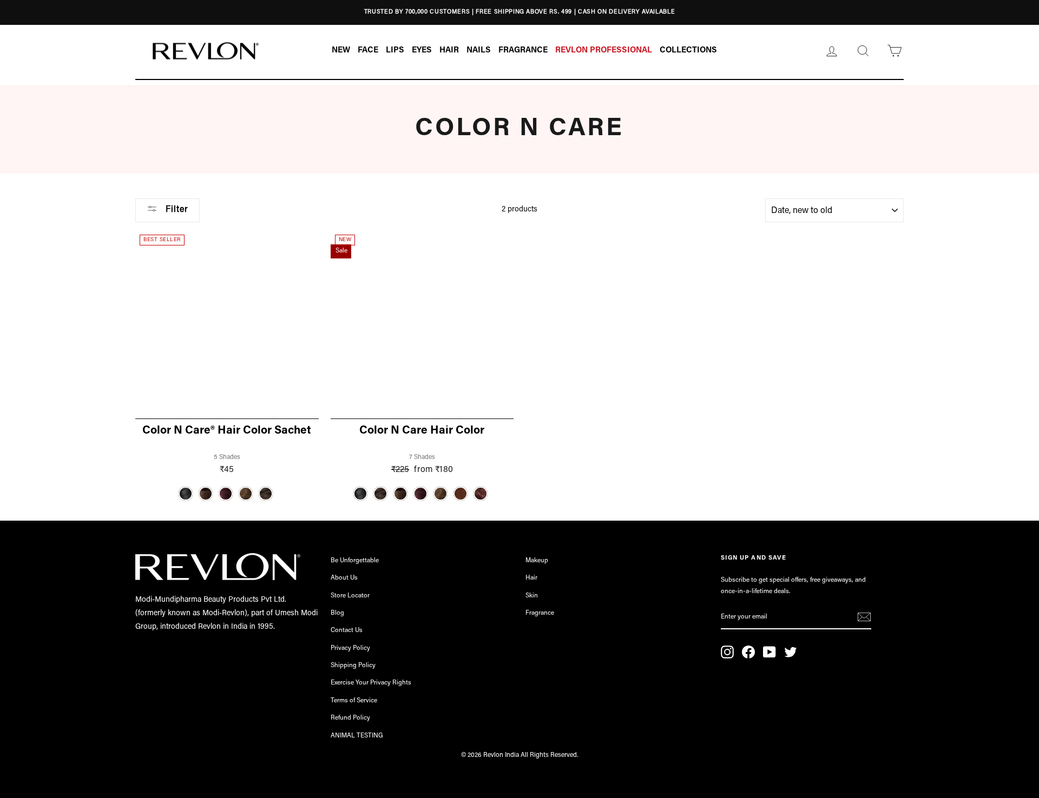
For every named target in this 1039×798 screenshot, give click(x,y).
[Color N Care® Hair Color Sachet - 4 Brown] (206, 494)
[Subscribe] (864, 618)
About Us (344, 578)
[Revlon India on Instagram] (727, 652)
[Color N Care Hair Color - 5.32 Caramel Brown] (460, 494)
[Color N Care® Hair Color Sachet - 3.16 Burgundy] (226, 494)
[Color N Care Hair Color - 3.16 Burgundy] (420, 494)
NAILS (478, 50)
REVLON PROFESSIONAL (603, 50)
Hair (531, 578)
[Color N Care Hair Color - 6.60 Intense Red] (481, 494)
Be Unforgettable (355, 560)
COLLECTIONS (688, 50)
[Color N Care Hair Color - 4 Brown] (400, 494)
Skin (531, 596)
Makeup (536, 560)
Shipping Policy (353, 665)
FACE (368, 50)
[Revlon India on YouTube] (769, 652)
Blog (337, 613)
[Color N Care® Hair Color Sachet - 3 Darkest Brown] (266, 494)
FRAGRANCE (523, 50)
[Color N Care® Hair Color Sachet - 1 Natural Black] (186, 494)
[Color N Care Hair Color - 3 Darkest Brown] (380, 494)
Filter (175, 209)
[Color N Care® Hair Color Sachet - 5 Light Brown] (246, 494)
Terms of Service (354, 700)
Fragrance (539, 613)
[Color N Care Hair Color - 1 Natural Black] (360, 494)
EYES (422, 50)
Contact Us (347, 630)
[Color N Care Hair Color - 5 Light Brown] (440, 494)
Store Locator (350, 596)
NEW (341, 50)
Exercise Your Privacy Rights (371, 683)
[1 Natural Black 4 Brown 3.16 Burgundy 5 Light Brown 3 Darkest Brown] (227, 493)
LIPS (395, 50)
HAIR (449, 50)
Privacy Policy (350, 648)
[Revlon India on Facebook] (748, 652)
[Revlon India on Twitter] (790, 652)
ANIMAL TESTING (357, 736)
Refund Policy (350, 718)
